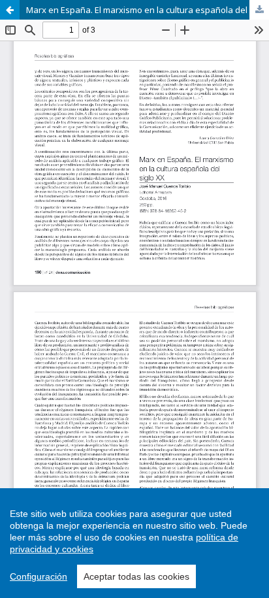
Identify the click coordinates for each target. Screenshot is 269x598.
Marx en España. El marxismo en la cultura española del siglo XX (147, 10)
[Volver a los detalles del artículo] (10, 10)
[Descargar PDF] (259, 10)
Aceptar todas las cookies (136, 576)
